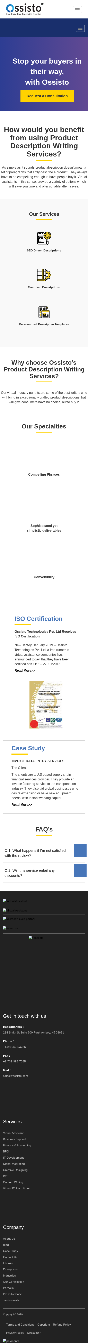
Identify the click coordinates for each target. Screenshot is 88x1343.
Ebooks (8, 1263)
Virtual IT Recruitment (17, 1188)
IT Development (13, 1157)
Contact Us (10, 1257)
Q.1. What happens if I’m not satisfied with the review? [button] (35, 853)
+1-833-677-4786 (14, 1047)
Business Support (14, 1139)
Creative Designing (15, 1170)
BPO (6, 1151)
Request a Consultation (47, 96)
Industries (9, 1275)
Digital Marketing (14, 1163)
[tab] (44, 853)
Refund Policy (62, 1324)
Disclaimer (34, 1332)
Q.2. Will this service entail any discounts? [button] (30, 873)
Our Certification (13, 1281)
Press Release (12, 1294)
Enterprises (10, 1269)
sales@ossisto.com (15, 1075)
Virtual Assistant (13, 1133)
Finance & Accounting (17, 1145)
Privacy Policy (15, 1332)
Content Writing (13, 1182)
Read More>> (25, 670)
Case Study (10, 1251)
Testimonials (11, 1300)
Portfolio (8, 1287)
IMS (5, 1176)
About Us (9, 1238)
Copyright (43, 1324)
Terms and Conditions (20, 1324)
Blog (6, 1244)
